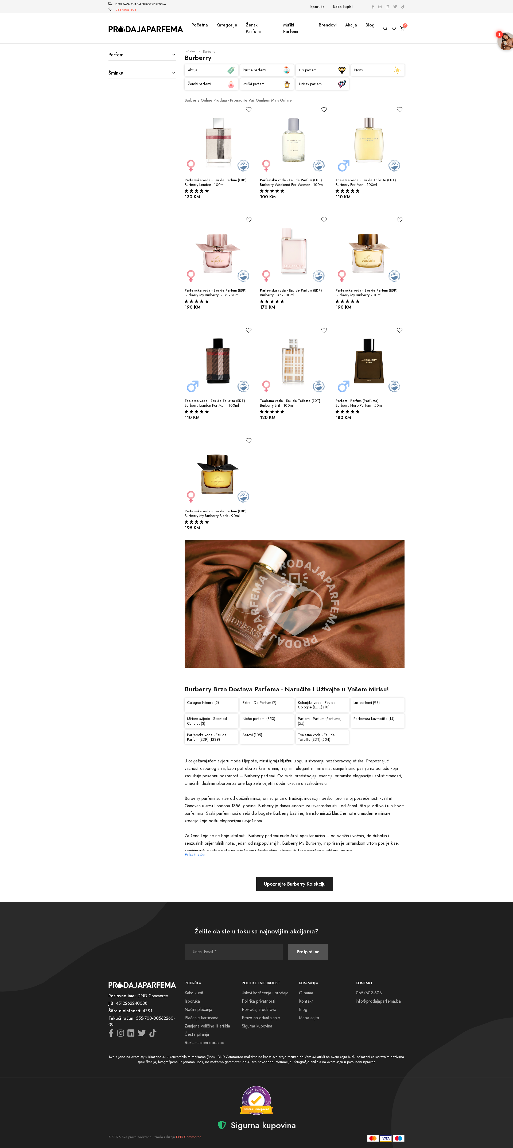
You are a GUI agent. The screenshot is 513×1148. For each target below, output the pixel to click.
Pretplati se (308, 952)
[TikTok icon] (403, 7)
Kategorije (226, 25)
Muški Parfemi (290, 28)
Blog (370, 25)
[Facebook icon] (372, 7)
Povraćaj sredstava (259, 1010)
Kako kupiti (342, 6)
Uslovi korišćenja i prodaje (265, 993)
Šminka (115, 72)
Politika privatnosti (258, 1001)
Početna (200, 25)
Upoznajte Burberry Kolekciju (294, 884)
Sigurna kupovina (257, 1026)
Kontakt (306, 1001)
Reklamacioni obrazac (204, 1043)
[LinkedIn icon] (387, 7)
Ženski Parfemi (253, 28)
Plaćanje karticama (201, 1018)
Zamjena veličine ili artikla (207, 1026)
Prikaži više (195, 855)
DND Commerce (188, 1137)
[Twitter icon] (395, 7)
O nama (306, 993)
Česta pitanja (197, 1034)
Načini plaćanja (198, 1010)
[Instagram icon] (380, 7)
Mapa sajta (309, 1018)
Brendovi (328, 25)
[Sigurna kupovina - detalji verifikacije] (256, 1100)
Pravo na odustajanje (261, 1018)
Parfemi (116, 54)
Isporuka (317, 6)
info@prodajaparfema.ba (378, 1001)
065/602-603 (125, 10)
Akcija (351, 25)
